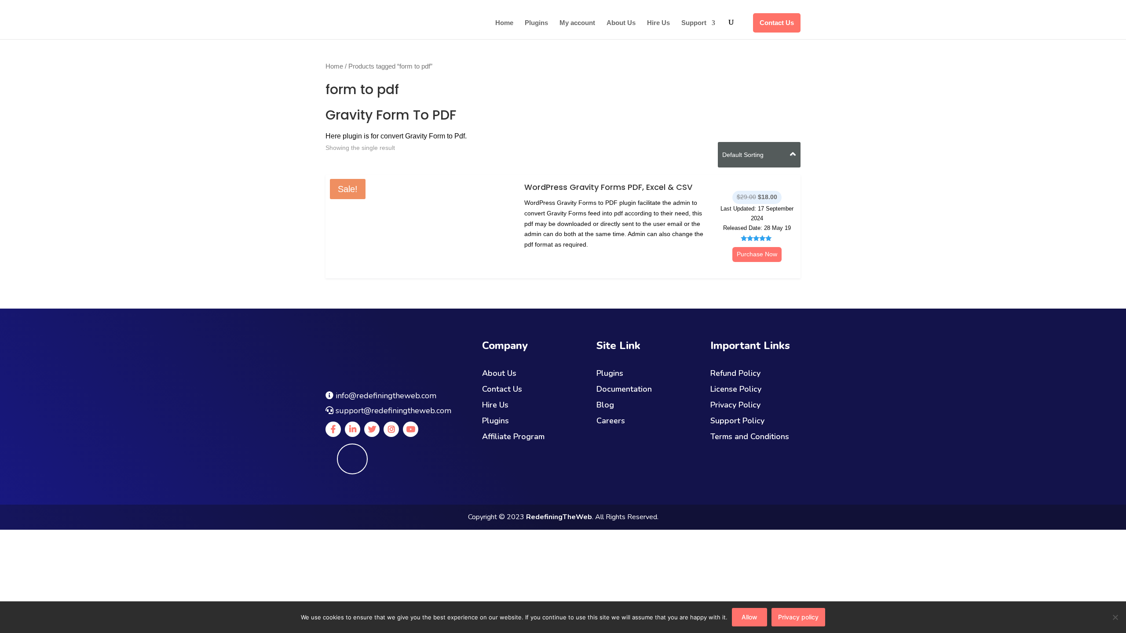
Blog (605, 405)
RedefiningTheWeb (559, 517)
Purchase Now (757, 254)
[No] (1115, 617)
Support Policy (737, 420)
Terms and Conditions (749, 436)
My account (577, 23)
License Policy (735, 389)
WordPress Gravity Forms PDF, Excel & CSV (608, 187)
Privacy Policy (735, 405)
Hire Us (658, 23)
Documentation (624, 389)
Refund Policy (735, 373)
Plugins (536, 23)
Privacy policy (798, 617)
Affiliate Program (513, 436)
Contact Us (777, 22)
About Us (621, 23)
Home (504, 23)
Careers (610, 420)
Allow (749, 617)
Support (693, 23)
